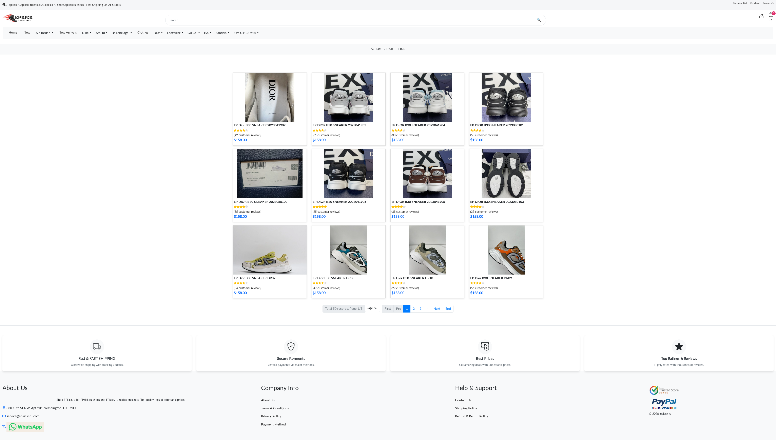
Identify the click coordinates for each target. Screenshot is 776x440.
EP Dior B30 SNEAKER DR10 (412, 278)
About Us (268, 400)
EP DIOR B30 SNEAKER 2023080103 (497, 201)
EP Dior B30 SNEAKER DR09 (491, 278)
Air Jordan (43, 33)
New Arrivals (68, 32)
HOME (378, 49)
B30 (402, 49)
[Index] (761, 16)
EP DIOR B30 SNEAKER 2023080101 (497, 125)
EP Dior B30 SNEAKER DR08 (333, 278)
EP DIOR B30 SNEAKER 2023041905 (418, 201)
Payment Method (273, 424)
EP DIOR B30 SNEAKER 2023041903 (339, 125)
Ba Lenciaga (120, 33)
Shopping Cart (740, 3)
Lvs (206, 33)
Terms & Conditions (275, 408)
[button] (395, 48)
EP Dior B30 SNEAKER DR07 (254, 278)
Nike (85, 33)
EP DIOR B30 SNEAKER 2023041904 (418, 125)
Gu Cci (192, 33)
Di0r (157, 33)
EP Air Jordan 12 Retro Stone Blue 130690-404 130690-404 (55, 425)
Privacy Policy (271, 416)
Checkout (755, 3)
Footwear (173, 33)
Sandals (221, 33)
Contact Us (768, 3)
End (448, 308)
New (27, 32)
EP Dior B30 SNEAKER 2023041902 (260, 125)
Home (13, 32)
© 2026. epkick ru (660, 414)
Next (436, 308)
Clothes (142, 32)
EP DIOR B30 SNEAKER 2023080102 (260, 201)
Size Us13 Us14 (245, 33)
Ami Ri (100, 33)
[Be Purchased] (19, 425)
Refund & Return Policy (471, 416)
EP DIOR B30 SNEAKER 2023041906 (339, 201)
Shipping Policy (466, 408)
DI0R (389, 49)
